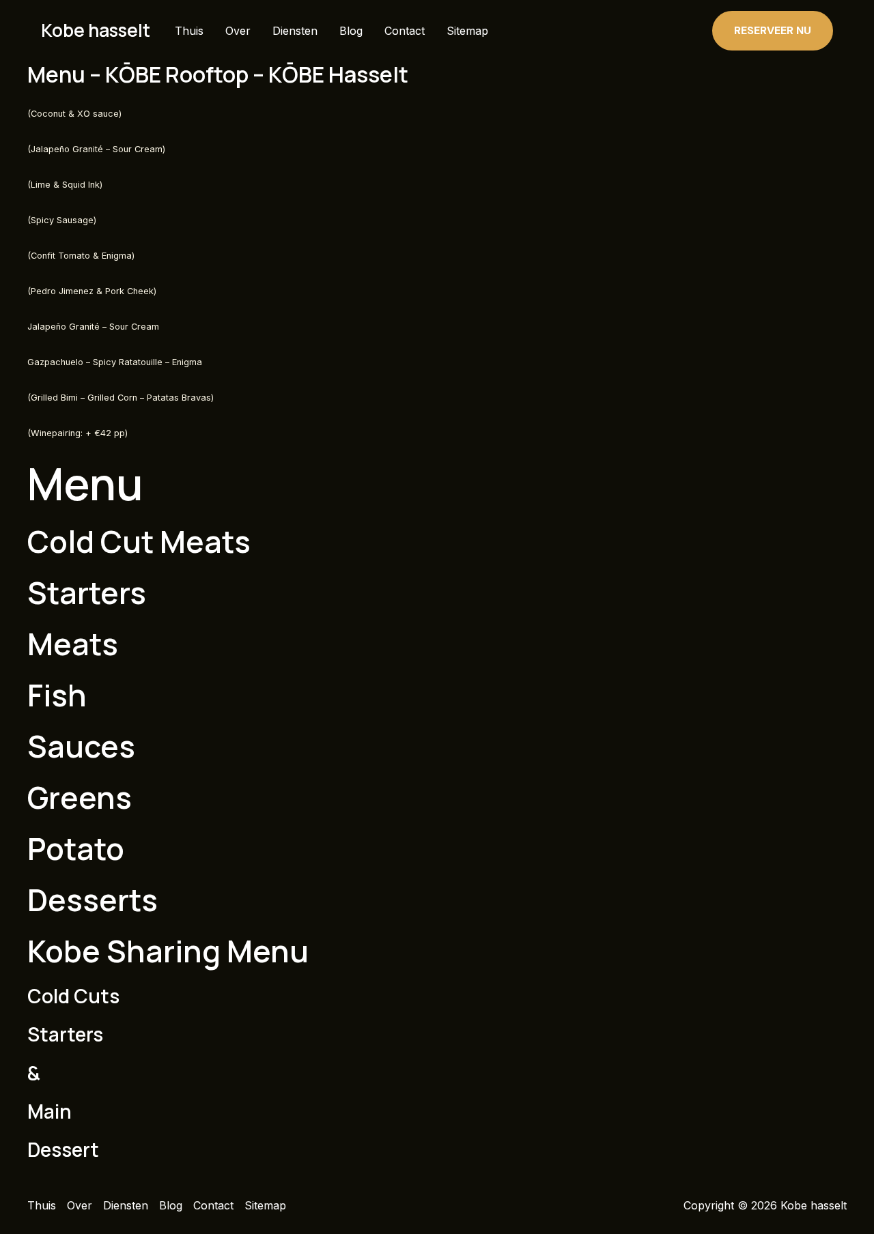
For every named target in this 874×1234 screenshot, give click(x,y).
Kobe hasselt (95, 30)
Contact (404, 31)
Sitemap (467, 31)
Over (238, 31)
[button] (772, 31)
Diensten (295, 31)
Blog (351, 31)
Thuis (189, 31)
